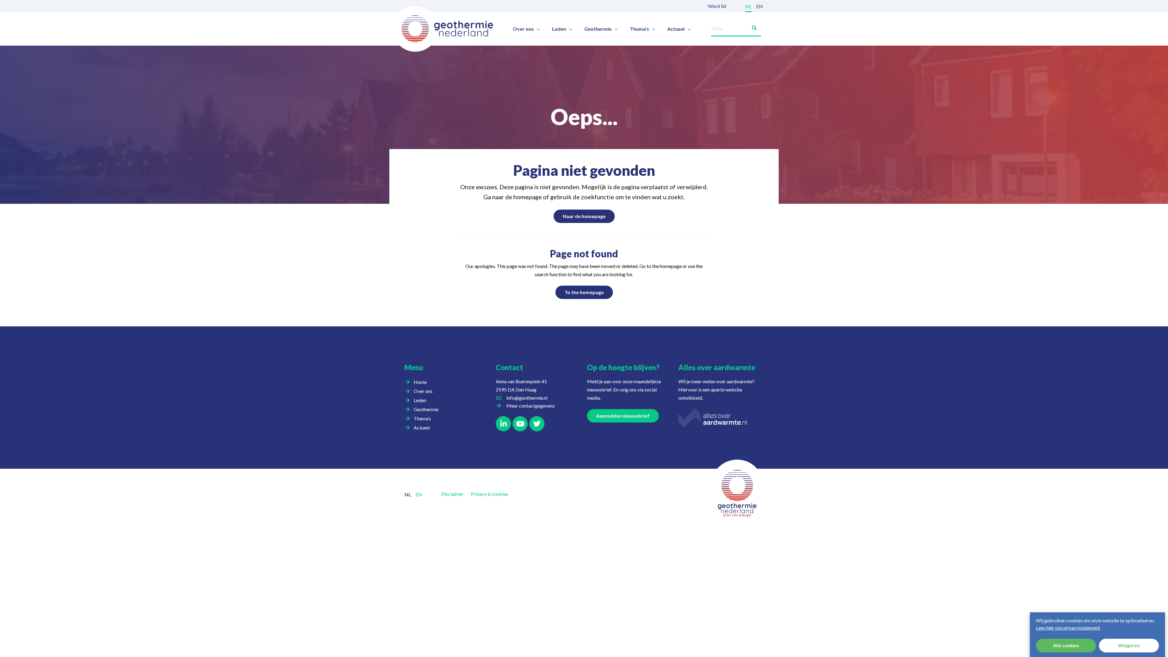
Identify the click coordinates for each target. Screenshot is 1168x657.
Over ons (523, 28)
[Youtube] (520, 423)
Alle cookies (1066, 645)
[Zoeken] (752, 27)
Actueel (676, 28)
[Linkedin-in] (503, 423)
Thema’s (639, 28)
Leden (559, 28)
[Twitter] (536, 423)
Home (420, 382)
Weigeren (1129, 645)
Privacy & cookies (489, 494)
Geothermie (598, 28)
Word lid (717, 6)
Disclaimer (452, 494)
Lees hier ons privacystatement (1068, 628)
